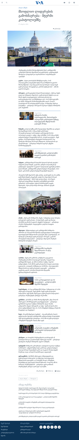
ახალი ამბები (23, 8)
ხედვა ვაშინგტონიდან (26, 426)
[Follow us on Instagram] (51, 427)
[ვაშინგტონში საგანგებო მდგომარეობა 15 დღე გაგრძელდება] (26, 249)
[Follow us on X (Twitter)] (44, 427)
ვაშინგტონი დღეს (25, 429)
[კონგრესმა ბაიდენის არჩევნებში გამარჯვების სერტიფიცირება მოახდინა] (26, 329)
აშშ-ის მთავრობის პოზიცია (28, 432)
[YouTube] (64, 2)
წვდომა (3, 435)
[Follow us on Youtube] (48, 427)
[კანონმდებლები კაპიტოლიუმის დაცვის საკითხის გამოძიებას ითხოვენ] (26, 154)
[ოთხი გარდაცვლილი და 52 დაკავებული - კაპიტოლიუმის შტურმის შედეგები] (26, 281)
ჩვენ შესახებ (4, 426)
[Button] (57, 29)
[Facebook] (74, 2)
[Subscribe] (59, 427)
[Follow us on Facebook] (41, 427)
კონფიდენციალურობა (7, 432)
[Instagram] (69, 2)
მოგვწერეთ (4, 429)
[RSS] (55, 427)
